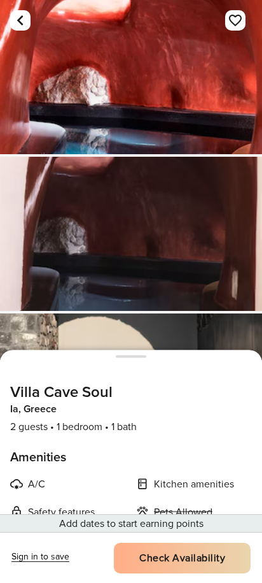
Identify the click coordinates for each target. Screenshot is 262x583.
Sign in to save (40, 556)
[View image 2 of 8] (131, 234)
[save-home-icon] (235, 20)
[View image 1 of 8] (131, 77)
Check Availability (182, 558)
